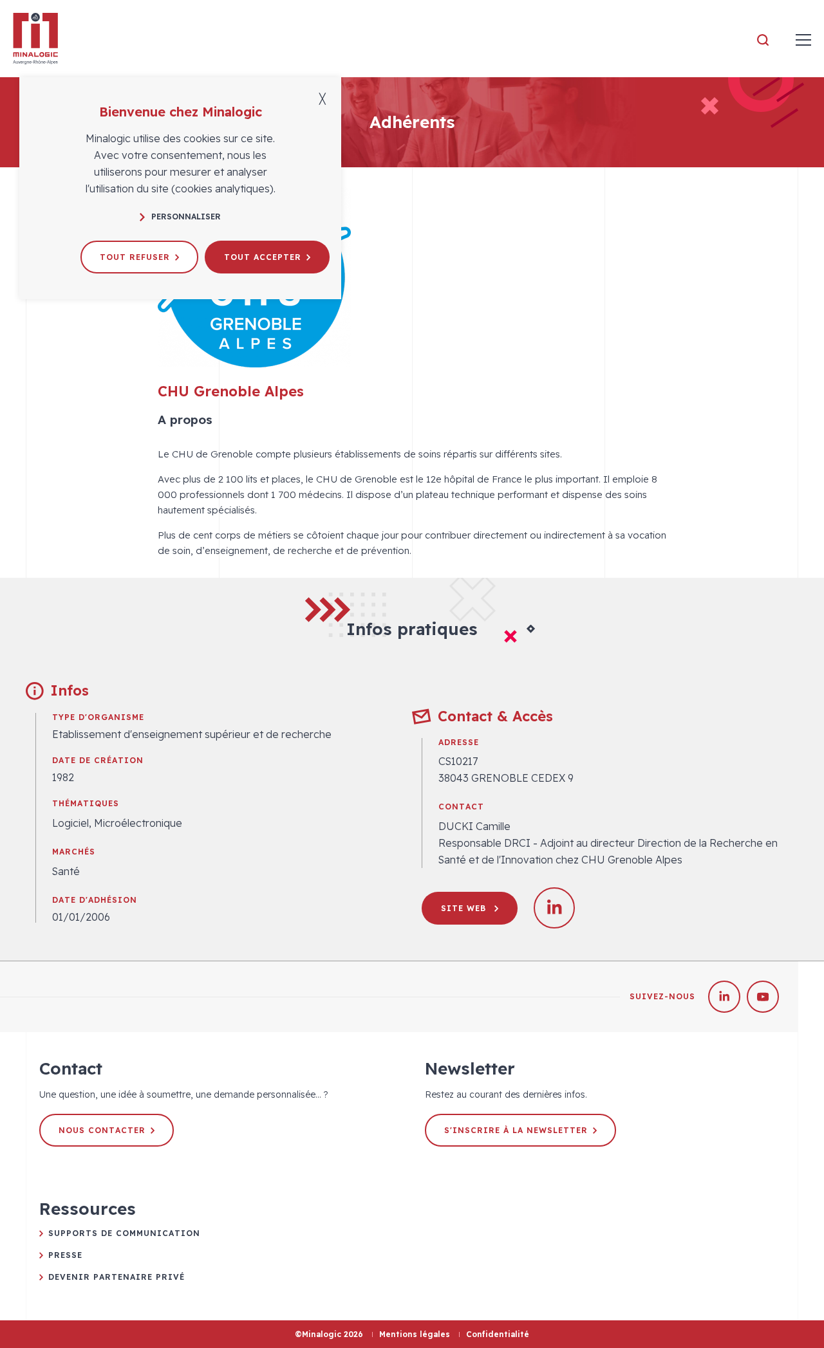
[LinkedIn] (724, 997)
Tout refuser (135, 257)
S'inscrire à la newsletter (516, 1130)
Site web (465, 908)
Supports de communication (124, 1233)
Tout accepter (262, 257)
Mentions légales (414, 1334)
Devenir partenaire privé (116, 1277)
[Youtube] (763, 997)
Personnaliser (186, 216)
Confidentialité (497, 1334)
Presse (65, 1255)
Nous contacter (102, 1130)
